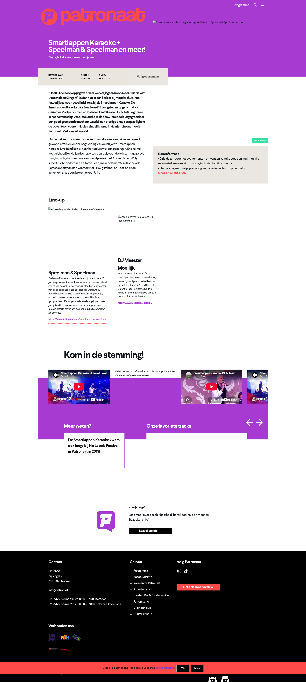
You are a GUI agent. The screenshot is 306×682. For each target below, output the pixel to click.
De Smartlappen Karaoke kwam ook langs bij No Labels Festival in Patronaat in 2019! (94, 445)
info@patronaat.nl (59, 590)
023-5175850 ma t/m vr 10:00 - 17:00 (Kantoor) (77, 599)
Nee (197, 668)
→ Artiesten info (140, 589)
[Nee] (302, 668)
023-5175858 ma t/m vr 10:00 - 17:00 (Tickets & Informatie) (85, 604)
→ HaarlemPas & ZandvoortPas (149, 595)
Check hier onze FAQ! (172, 173)
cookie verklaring (164, 667)
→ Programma (139, 571)
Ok (183, 668)
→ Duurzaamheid (141, 614)
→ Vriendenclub (140, 608)
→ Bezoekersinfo (141, 577)
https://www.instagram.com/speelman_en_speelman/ (77, 319)
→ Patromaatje (139, 602)
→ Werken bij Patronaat (145, 583)
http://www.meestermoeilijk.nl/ (135, 302)
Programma (241, 5)
